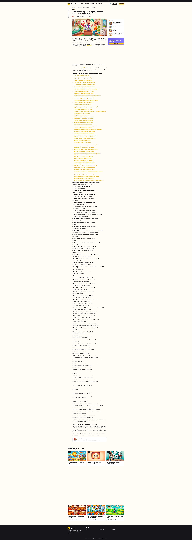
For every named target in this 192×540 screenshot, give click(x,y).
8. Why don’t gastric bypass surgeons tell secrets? (84, 86)
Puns (75, 7)
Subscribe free (116, 43)
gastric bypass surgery (86, 67)
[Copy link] (69, 17)
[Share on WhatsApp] (69, 15)
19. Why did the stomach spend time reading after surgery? (86, 106)
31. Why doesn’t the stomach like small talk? (83, 127)
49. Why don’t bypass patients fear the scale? (83, 160)
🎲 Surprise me (114, 3)
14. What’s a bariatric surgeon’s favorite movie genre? (85, 96)
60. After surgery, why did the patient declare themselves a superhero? (89, 180)
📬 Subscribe (121, 3)
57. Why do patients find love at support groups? (84, 174)
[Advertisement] (89, 56)
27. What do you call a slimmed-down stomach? (83, 120)
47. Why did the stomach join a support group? (83, 156)
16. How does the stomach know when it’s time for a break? (86, 100)
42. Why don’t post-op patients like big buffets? (84, 147)
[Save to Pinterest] (69, 13)
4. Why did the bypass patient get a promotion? (83, 78)
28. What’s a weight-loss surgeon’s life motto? (83, 122)
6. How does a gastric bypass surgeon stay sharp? (84, 82)
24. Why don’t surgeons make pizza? (81, 115)
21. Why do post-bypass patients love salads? (83, 109)
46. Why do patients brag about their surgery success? (85, 154)
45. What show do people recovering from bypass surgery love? (87, 153)
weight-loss (89, 45)
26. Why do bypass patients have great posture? (84, 118)
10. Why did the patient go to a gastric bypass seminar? (85, 89)
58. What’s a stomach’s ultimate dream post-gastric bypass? (86, 176)
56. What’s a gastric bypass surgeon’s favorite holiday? (85, 173)
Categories (87, 3)
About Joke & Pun (80, 3)
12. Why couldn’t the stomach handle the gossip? (84, 93)
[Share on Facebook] (69, 8)
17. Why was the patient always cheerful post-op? (84, 102)
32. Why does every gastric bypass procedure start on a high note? (88, 129)
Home (73, 7)
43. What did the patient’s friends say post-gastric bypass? (86, 149)
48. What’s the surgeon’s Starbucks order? (83, 158)
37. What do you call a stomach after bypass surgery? (85, 138)
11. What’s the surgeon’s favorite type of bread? (84, 91)
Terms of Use (101, 529)
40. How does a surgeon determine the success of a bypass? (86, 144)
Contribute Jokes (93, 3)
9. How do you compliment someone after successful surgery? (87, 87)
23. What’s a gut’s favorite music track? (82, 113)
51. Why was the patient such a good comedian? (84, 163)
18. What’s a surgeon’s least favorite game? (83, 104)
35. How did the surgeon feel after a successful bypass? (85, 135)
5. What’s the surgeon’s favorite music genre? (83, 80)
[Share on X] (69, 10)
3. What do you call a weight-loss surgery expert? (84, 77)
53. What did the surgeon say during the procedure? (84, 167)
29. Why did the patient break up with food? (83, 124)
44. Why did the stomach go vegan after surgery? (84, 151)
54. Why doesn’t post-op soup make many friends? (84, 169)
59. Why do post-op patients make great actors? (84, 178)
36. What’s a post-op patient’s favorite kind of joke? (84, 136)
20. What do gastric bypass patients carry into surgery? (85, 107)
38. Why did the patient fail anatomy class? (83, 140)
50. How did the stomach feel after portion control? (84, 162)
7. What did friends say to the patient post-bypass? (84, 84)
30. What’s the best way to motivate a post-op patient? (85, 125)
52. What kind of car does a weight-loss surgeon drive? (85, 165)
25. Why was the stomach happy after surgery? (83, 116)
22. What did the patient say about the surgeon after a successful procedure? (90, 111)
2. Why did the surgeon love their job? (81, 75)
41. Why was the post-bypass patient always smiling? (85, 145)
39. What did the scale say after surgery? (82, 142)
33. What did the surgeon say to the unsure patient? (84, 131)
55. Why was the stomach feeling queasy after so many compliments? (88, 171)
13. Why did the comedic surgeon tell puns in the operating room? (87, 95)
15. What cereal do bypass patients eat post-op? (84, 98)
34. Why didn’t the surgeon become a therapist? (84, 133)
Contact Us (100, 3)
